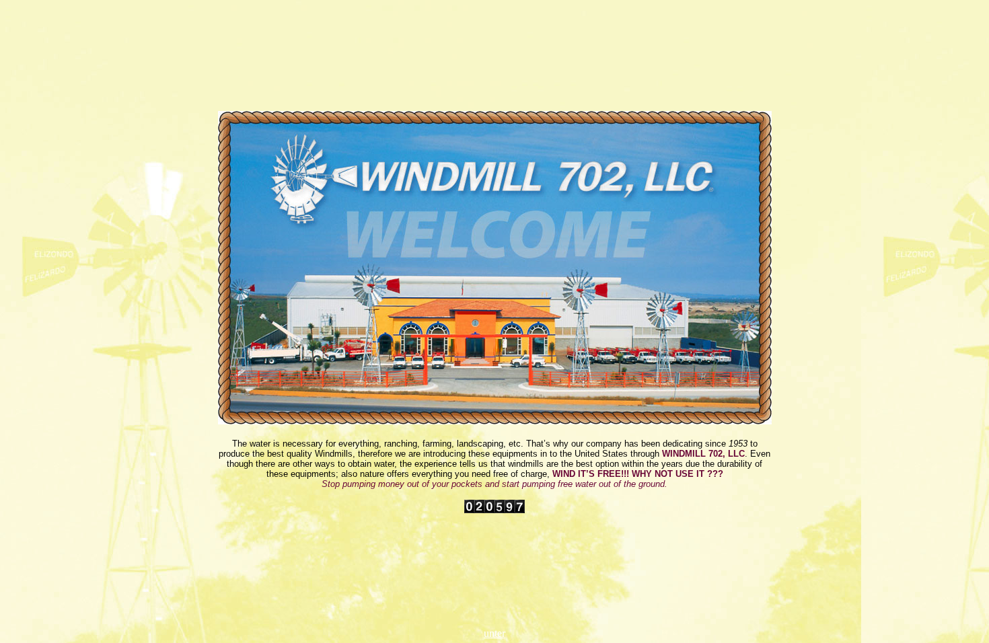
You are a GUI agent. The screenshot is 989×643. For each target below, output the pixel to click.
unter (494, 633)
